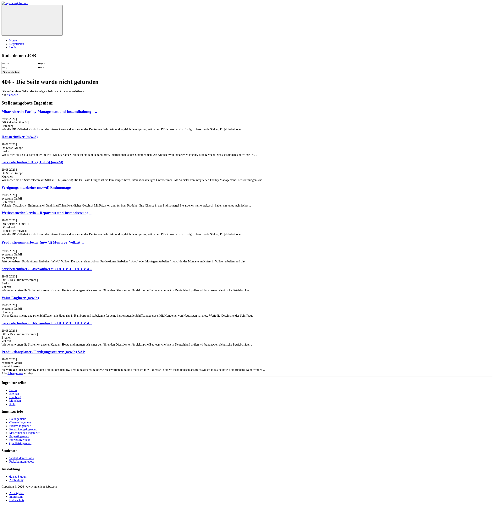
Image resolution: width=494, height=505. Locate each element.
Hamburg (15, 397)
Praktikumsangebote (21, 461)
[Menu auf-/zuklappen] (32, 20)
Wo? (41, 68)
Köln (12, 404)
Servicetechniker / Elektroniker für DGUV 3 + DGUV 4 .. (47, 269)
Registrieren (16, 44)
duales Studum (18, 476)
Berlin (13, 390)
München (15, 400)
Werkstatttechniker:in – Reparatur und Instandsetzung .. (46, 213)
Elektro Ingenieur (19, 425)
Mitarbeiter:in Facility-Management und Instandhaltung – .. (49, 112)
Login (13, 47)
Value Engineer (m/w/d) (20, 298)
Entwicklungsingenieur (23, 429)
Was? (41, 64)
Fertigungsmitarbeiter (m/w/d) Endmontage (36, 187)
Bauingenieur (17, 419)
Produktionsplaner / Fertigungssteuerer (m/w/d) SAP (43, 352)
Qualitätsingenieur (20, 443)
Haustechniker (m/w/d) (20, 137)
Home (13, 40)
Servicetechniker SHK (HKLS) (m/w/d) (32, 162)
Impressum (16, 496)
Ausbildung (16, 480)
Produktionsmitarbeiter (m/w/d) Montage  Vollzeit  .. (43, 242)
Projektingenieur (19, 436)
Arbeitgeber (16, 493)
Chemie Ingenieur (20, 422)
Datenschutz (16, 500)
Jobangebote (15, 373)
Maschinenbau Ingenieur (24, 432)
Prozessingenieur (19, 439)
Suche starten (11, 72)
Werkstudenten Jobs (21, 458)
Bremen (14, 393)
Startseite (12, 94)
